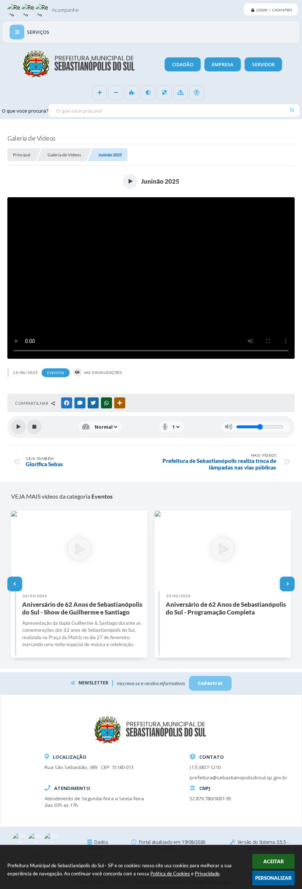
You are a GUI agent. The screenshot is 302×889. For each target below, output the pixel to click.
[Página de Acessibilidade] (196, 92)
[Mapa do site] (180, 92)
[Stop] (34, 426)
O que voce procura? (25, 110)
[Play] (18, 426)
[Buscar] (291, 110)
